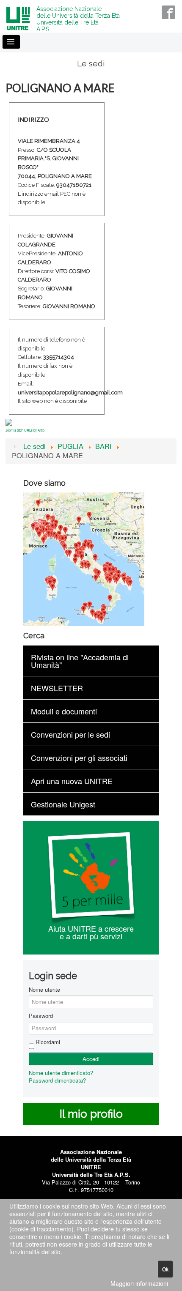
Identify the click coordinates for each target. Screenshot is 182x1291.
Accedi (91, 1059)
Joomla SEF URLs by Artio (25, 430)
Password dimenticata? (57, 1080)
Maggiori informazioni (139, 1283)
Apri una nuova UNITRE (72, 780)
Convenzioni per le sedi (70, 734)
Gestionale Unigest (63, 804)
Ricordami (48, 1042)
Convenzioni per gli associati (79, 757)
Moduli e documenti (64, 711)
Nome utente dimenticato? (61, 1073)
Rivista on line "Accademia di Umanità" (80, 660)
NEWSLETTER (57, 687)
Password (41, 1016)
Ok (165, 1268)
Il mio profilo (91, 1114)
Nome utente (44, 989)
